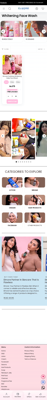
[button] (10, 8)
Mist (2, 384)
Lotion (3, 356)
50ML (6, 82)
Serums (4, 365)
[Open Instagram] (43, 377)
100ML (12, 82)
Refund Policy (29, 354)
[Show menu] (3, 8)
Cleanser (4, 378)
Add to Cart (12, 101)
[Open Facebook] (43, 382)
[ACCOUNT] (35, 8)
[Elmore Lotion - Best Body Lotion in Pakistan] (12, 182)
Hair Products (6, 367)
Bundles (4, 387)
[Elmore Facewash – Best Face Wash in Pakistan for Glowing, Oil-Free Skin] (12, 217)
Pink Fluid (4, 376)
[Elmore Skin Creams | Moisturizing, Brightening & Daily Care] (12, 200)
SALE (2, 354)
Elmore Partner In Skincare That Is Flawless (21, 281)
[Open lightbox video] (23, 138)
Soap (3, 370)
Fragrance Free (6, 381)
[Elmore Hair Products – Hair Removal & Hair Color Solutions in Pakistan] (35, 200)
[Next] (44, 31)
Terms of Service (30, 359)
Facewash (5, 362)
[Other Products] (35, 217)
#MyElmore (5, 389)
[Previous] (3, 31)
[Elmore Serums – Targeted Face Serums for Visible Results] (35, 182)
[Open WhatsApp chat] (43, 388)
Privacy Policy (29, 351)
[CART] (41, 8)
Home (3, 351)
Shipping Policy (30, 356)
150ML (18, 82)
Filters (6, 49)
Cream (3, 359)
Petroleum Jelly (6, 373)
